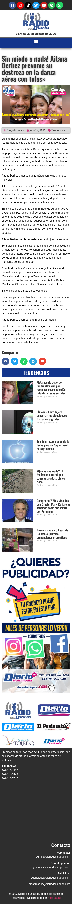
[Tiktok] (28, 5)
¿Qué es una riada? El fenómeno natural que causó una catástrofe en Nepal (51, 476)
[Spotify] (51, 5)
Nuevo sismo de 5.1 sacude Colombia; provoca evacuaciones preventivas (52, 533)
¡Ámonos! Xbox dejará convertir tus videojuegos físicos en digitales (52, 415)
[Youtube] (43, 5)
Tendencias (58, 130)
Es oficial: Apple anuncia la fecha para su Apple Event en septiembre (53, 445)
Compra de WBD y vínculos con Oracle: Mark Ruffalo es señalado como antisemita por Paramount (53, 506)
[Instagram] (20, 5)
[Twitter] (36, 5)
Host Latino (54, 897)
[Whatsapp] (59, 5)
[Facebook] (12, 5)
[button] (36, 42)
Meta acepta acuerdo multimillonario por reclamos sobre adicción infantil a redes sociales (51, 387)
